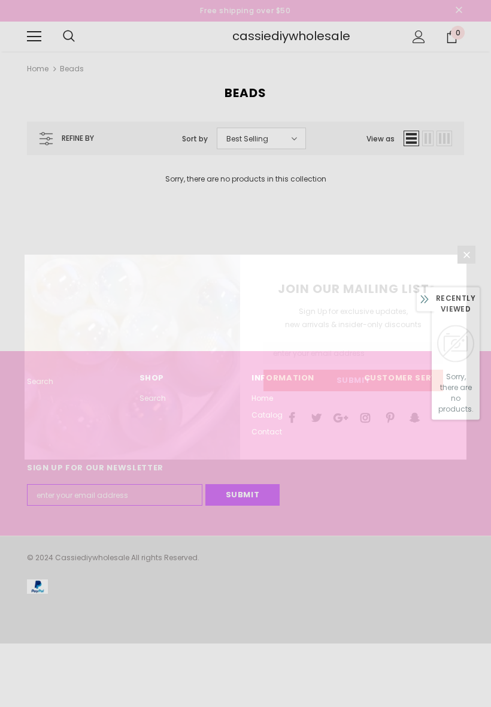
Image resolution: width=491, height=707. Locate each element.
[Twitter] (316, 417)
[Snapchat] (414, 417)
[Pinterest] (390, 417)
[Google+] (341, 417)
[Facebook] (292, 417)
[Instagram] (365, 417)
